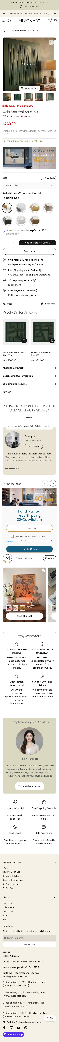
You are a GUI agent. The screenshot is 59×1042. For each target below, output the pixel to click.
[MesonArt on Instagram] (11, 1027)
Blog (5, 919)
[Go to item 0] (7, 97)
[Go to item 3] (28, 97)
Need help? (50, 304)
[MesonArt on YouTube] (18, 1027)
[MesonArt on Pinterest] (25, 1027)
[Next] (55, 13)
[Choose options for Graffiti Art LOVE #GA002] (15, 608)
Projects (7, 915)
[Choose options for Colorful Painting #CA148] (9, 608)
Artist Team (8, 907)
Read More (11, 468)
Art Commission (11, 884)
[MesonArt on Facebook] (4, 1027)
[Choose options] (24, 340)
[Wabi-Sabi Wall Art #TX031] (43, 332)
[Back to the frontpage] (4, 30)
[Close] (54, 491)
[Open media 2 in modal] (51, 42)
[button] (53, 312)
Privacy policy (9, 541)
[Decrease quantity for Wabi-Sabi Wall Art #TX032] (6, 242)
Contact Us (8, 911)
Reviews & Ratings (11, 872)
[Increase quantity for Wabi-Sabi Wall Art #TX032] (13, 242)
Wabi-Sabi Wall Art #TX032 (23, 30)
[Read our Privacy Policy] (51, 540)
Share (9, 304)
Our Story (7, 903)
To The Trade (9, 888)
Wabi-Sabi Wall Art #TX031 (41, 354)
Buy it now (29, 251)
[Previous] (4, 13)
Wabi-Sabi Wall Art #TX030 (13, 354)
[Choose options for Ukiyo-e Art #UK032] (22, 608)
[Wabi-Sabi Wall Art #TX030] (16, 332)
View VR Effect (31, 88)
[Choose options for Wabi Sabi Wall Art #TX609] (54, 608)
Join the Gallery (29, 549)
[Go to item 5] (50, 97)
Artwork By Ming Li (33, 446)
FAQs (5, 868)
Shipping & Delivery (12, 876)
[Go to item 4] (39, 97)
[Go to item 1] (17, 97)
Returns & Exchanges (13, 880)
